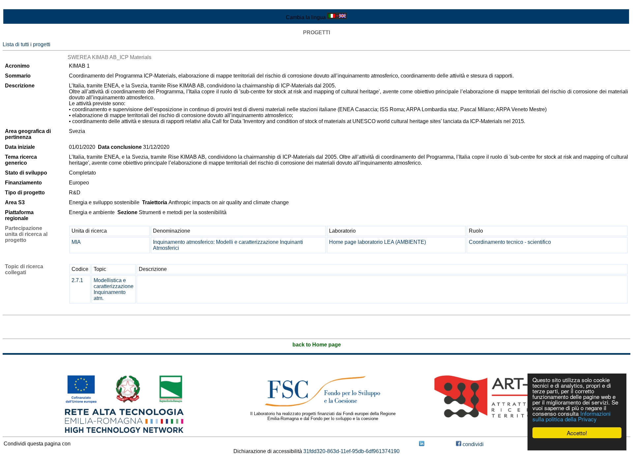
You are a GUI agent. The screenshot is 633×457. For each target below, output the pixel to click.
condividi (472, 444)
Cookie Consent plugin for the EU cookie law (576, 444)
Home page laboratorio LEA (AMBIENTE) (377, 242)
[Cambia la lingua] (337, 17)
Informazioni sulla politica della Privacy (571, 416)
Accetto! (577, 433)
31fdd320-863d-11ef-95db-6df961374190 (351, 451)
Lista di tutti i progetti (26, 44)
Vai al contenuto (21, 5)
